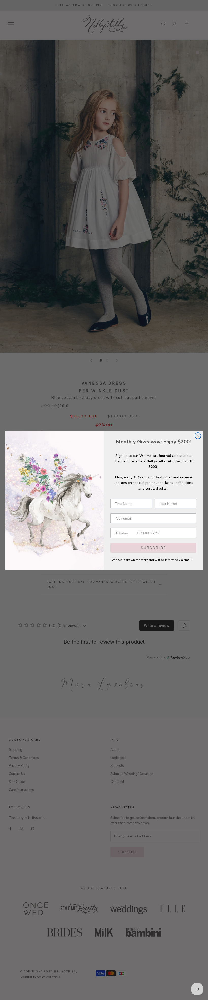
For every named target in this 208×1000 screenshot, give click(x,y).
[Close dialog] (198, 436)
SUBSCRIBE (153, 547)
